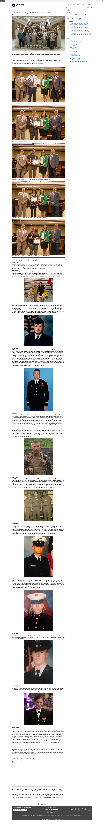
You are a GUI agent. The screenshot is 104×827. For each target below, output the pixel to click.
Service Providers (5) (76, 44)
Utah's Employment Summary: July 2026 (79, 23)
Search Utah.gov (99, 1)
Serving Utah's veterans (23, 758)
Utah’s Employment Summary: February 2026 (80, 30)
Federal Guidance (78, 815)
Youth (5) (73, 45)
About (72, 4)
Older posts (44, 804)
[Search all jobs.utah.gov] (91, 8)
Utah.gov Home (45, 815)
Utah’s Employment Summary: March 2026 (79, 29)
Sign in (90, 4)
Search (68, 16)
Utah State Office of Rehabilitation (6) (78, 60)
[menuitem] (67, 4)
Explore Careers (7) (75, 50)
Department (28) (73, 43)
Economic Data (85, 8)
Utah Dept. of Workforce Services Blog (78, 14)
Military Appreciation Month (25, 260)
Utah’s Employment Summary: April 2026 (79, 27)
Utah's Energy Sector (74, 36)
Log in (68, 10)
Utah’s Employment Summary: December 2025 (80, 33)
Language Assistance (52, 812)
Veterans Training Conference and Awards (32, 12)
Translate (56, 811)
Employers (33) (73, 47)
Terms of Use (53, 815)
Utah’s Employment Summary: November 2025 (80, 34)
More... (61, 797)
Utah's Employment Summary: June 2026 (79, 24)
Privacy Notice (60, 815)
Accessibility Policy (68, 815)
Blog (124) (72, 40)
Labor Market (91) (74, 57)
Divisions (78, 4)
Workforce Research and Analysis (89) (78, 61)
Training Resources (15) (76, 52)
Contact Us (39, 815)
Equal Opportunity (32, 815)
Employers (69, 8)
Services (7, 1)
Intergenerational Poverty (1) (77, 41)
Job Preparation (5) (75, 51)
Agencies (12, 1)
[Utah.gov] (2, 1)
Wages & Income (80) (75, 55)
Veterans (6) (73, 54)
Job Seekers (61, 8)
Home (67, 4)
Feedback (24, 815)
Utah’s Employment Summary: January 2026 (80, 31)
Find (25, 809)
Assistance (76, 8)
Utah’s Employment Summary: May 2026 (79, 26)
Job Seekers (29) (73, 48)
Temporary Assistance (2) (75, 58)
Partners (84, 4)
